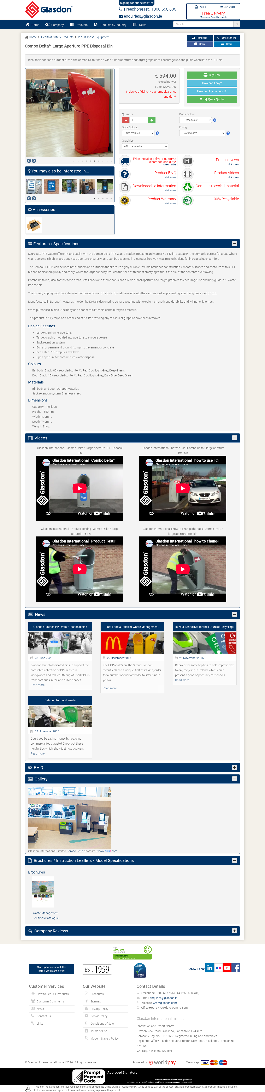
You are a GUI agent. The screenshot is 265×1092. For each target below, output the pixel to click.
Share (201, 44)
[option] (69, 113)
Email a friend (228, 37)
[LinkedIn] (209, 969)
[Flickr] (218, 969)
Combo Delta (75, 851)
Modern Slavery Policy (104, 1038)
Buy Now (214, 75)
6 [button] (95, 161)
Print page (201, 37)
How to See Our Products (53, 994)
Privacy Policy (99, 1009)
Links (40, 1023)
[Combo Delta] (69, 817)
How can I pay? (212, 83)
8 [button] (103, 161)
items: (202, 7)
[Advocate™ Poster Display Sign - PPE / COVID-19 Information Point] (35, 186)
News (142, 25)
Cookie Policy (98, 1016)
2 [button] (78, 161)
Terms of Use (98, 1031)
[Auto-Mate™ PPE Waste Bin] (71, 186)
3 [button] (82, 161)
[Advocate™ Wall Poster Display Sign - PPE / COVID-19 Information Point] (53, 186)
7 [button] (99, 161)
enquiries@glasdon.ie (142, 16)
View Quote (229, 7)
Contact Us (44, 1016)
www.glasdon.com (165, 1003)
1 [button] (74, 161)
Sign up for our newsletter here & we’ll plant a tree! (51, 969)
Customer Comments (50, 1001)
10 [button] (111, 161)
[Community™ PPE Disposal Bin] (106, 186)
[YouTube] (227, 969)
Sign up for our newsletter (136, 3)
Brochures (97, 994)
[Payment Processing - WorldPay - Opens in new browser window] (162, 1062)
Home (35, 25)
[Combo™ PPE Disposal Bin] (88, 186)
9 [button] (107, 161)
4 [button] (86, 161)
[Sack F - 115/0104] (35, 225)
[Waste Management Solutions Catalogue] (45, 892)
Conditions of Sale (102, 1023)
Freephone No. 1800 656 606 (149, 9)
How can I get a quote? (211, 91)
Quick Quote (215, 99)
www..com (107, 851)
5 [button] (90, 161)
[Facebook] (235, 969)
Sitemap (95, 1001)
